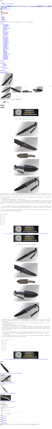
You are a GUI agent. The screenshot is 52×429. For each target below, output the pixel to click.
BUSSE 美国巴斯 (5, 29)
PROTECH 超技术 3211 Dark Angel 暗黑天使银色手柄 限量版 (7, 393)
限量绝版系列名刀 (5, 58)
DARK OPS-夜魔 (5, 55)
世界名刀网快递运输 (4, 420)
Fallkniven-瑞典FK (5, 48)
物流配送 (2, 419)
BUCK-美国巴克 (5, 44)
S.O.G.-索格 (4, 30)
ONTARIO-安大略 (5, 42)
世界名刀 (3, 423)
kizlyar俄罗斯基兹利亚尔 (6, 25)
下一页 (11, 407)
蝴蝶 (3, 31)
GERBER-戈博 (5, 38)
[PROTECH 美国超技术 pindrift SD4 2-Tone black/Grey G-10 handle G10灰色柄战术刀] (6, 85)
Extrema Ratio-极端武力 (6, 39)
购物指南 (2, 415)
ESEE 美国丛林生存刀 (6, 45)
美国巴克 (3, 18)
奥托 (3, 49)
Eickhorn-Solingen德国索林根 (6, 28)
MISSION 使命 (5, 51)
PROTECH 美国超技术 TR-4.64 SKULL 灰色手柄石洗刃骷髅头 (8, 401)
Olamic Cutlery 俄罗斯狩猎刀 (6, 54)
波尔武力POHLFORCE (6, 59)
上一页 (9, 407)
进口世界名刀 (2, 23)
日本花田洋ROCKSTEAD (6, 41)
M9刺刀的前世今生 (2, 72)
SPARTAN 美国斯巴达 (6, 47)
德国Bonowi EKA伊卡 (6, 68)
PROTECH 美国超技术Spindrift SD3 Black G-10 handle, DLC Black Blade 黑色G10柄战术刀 (17, 233)
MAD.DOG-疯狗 (5, 32)
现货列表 (2, 11)
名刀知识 (2, 421)
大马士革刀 (4, 35)
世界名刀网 (5, 423)
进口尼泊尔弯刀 (2, 60)
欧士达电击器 (5, 65)
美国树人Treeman (5, 53)
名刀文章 (1, 70)
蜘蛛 (3, 36)
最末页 (13, 407)
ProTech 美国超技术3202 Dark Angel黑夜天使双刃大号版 (41, 233)
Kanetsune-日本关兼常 (6, 33)
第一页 (7, 407)
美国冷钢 (3, 17)
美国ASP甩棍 (4, 67)
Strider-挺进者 (5, 27)
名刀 (2, 0)
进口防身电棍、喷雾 (2, 63)
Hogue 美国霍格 (5, 52)
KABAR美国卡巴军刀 (6, 24)
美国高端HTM (5, 50)
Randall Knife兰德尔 (5, 56)
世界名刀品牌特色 (4, 422)
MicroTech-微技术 (5, 26)
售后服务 (2, 417)
